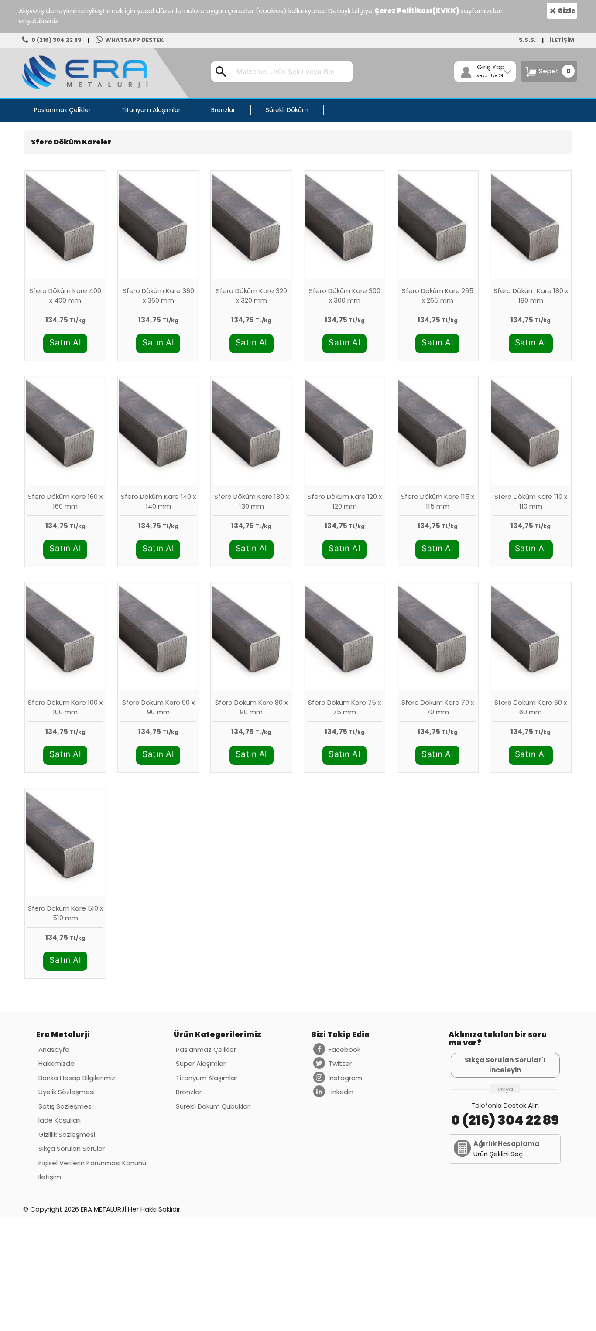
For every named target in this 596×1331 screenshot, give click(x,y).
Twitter (340, 1063)
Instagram (345, 1077)
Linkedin (341, 1091)
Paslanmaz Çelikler (206, 1049)
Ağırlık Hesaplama (506, 1143)
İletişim (49, 1176)
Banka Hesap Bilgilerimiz (76, 1077)
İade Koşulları (59, 1120)
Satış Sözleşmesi (65, 1106)
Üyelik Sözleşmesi (66, 1091)
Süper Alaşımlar (201, 1063)
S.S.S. (527, 40)
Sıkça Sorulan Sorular (71, 1148)
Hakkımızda (56, 1063)
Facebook (344, 1049)
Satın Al (65, 343)
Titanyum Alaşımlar (206, 1077)
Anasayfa (53, 1049)
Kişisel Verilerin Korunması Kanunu (92, 1162)
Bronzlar (189, 1091)
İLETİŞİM (562, 40)
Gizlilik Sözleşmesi (66, 1134)
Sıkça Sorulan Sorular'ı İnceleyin (505, 1065)
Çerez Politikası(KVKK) (417, 10)
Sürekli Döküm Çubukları (213, 1106)
